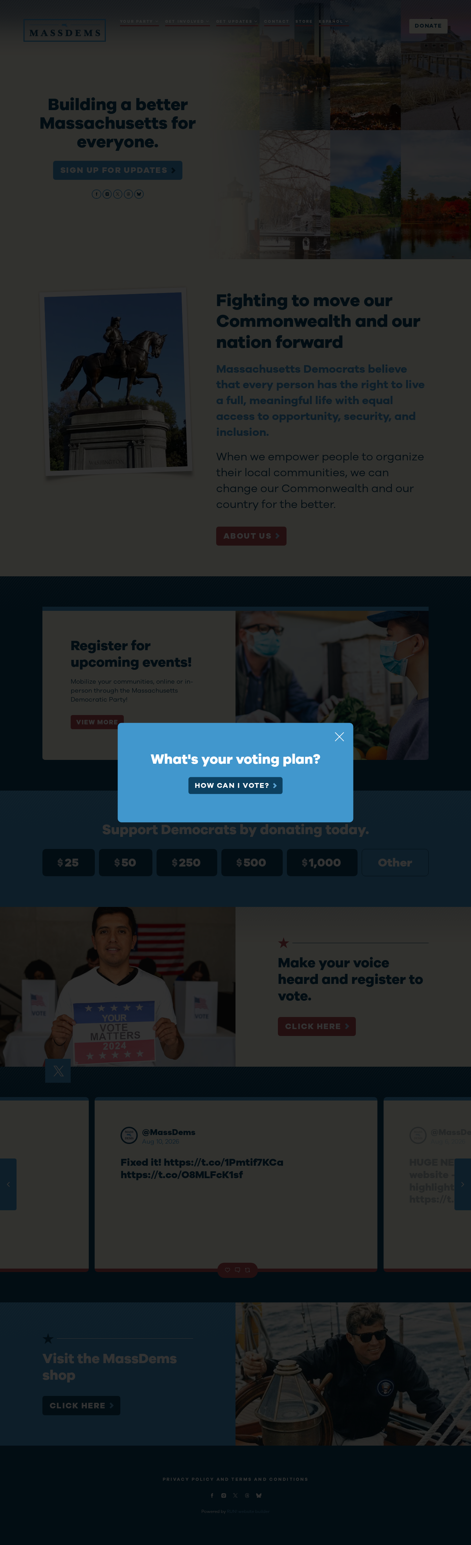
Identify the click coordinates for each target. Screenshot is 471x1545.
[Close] (339, 736)
